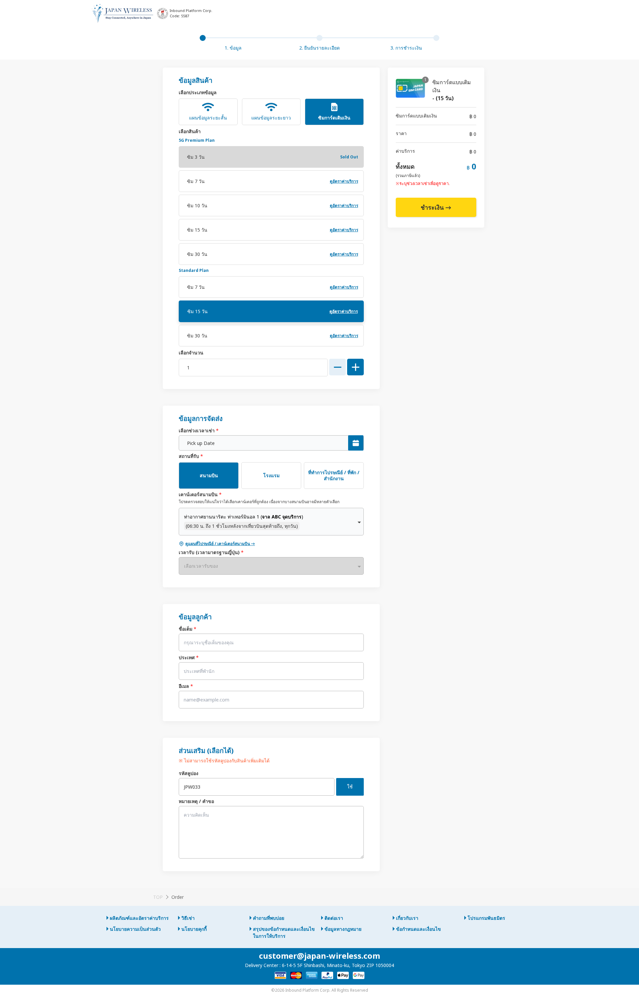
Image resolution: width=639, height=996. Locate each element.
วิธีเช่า (188, 918)
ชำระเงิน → (436, 207)
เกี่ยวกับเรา (407, 918)
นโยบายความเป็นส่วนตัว (135, 929)
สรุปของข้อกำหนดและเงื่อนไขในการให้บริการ (284, 932)
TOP (158, 897)
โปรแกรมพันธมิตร (486, 918)
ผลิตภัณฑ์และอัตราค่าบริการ (139, 918)
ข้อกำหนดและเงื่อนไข (418, 929)
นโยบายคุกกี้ (194, 929)
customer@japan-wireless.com (319, 955)
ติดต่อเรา (333, 918)
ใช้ (350, 786)
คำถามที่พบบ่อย (268, 918)
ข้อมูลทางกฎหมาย (342, 929)
